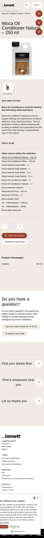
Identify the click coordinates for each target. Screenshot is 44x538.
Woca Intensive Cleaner (12, 187)
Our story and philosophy (11, 458)
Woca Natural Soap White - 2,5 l (16, 172)
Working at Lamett (8, 461)
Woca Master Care (10, 199)
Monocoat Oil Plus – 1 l (12, 195)
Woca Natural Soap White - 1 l (15, 165)
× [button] (37, 498)
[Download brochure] (39, 13)
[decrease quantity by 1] (4, 226)
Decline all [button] (14, 526)
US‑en (35, 5)
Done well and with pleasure (12, 464)
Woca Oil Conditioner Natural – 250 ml (16, 13)
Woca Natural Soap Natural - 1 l (16, 169)
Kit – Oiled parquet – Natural (14, 203)
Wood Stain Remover (11, 210)
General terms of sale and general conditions (18, 478)
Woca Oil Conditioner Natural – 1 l (17, 184)
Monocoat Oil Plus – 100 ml (14, 191)
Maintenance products (10, 11)
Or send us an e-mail (14, 333)
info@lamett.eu (7, 487)
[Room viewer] (39, 22)
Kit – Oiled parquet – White (14, 206)
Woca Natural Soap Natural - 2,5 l (17, 176)
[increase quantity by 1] (20, 226)
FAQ (3, 473)
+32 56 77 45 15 (7, 490)
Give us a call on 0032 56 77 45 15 (21, 326)
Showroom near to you (15, 242)
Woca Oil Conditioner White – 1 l (16, 180)
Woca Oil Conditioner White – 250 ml (18, 161)
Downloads (6, 475)
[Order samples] (39, 31)
